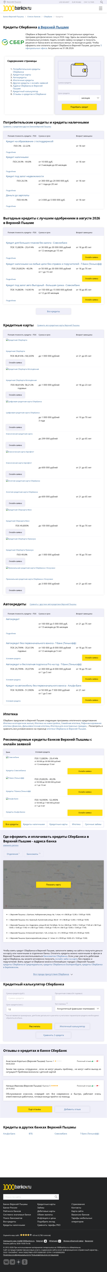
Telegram (39, 1241)
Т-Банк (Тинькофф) (89, 1133)
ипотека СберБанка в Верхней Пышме (66, 728)
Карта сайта (77, 1211)
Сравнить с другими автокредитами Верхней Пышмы (53, 604)
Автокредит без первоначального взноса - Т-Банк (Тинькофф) (41, 643)
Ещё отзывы (35, 1109)
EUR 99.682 (76, 2)
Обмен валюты (45, 1214)
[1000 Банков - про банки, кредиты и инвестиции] (18, 1262)
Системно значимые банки (17, 1214)
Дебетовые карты (46, 1211)
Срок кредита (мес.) (14, 1004)
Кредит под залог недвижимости (25, 176)
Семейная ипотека (70, 723)
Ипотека (76, 824)
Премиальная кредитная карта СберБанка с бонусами (29, 579)
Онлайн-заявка (91, 257)
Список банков (33, 16)
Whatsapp (53, 1241)
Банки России (10, 1207)
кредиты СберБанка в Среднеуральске (22, 964)
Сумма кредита (64, 82)
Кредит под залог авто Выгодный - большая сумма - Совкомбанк (43, 285)
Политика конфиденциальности (17, 1255)
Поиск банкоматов (12, 1218)
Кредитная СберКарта (15, 351)
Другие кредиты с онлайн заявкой (30, 83)
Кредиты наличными (34, 824)
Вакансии (89, 1241)
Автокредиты (20, 77)
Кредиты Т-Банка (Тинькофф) (18, 791)
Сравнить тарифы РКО (48, 1225)
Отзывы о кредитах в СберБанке (29, 94)
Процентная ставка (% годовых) (68, 993)
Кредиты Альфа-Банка (15, 812)
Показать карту (53, 884)
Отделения (13, 853)
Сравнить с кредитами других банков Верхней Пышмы (27, 126)
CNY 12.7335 (89, 2)
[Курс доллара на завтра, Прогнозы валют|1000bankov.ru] (12, 1262)
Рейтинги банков (12, 1211)
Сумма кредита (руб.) (15, 993)
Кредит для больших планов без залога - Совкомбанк (36, 242)
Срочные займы (93, 824)
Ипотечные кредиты (23, 80)
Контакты (76, 1207)
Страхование (78, 1204)
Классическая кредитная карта (19, 434)
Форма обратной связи (73, 1241)
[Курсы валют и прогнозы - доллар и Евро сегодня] (6, 1262)
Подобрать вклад (46, 1221)
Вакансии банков (80, 1214)
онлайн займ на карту (66, 958)
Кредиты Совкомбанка (16, 770)
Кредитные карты (22, 74)
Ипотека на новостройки (47, 723)
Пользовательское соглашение (45, 1255)
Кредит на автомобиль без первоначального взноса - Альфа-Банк (43, 685)
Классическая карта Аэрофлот (19, 463)
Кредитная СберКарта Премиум (20, 550)
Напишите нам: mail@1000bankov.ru (19, 1241)
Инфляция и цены (46, 1218)
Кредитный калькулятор (25, 91)
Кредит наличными (17, 157)
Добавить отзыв (72, 1109)
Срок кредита (64, 93)
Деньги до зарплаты (17, 195)
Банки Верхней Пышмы (13, 16)
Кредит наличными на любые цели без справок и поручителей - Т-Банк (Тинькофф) (54, 263)
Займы (40, 1207)
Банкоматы (33, 853)
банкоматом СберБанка (55, 956)
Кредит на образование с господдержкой (29, 141)
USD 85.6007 (64, 2)
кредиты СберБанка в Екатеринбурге (62, 964)
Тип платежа (60, 1004)
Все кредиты (53, 311)
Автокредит (13, 619)
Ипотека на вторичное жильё (18, 723)
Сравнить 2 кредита (53, 1035)
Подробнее (11, 258)
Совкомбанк (61, 1133)
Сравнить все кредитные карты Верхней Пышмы (58, 325)
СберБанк (48, 16)
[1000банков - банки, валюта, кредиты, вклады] (24, 1262)
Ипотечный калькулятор (72, 1026)
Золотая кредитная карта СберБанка (22, 492)
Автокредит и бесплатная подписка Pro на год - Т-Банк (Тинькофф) (44, 664)
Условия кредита (13, 658)
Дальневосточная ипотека (35, 726)
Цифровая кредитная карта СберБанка (23, 412)
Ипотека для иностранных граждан (68, 726)
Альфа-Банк (9, 1133)
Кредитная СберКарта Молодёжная (21, 380)
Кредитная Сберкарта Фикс (18, 521)
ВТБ (31, 1133)
